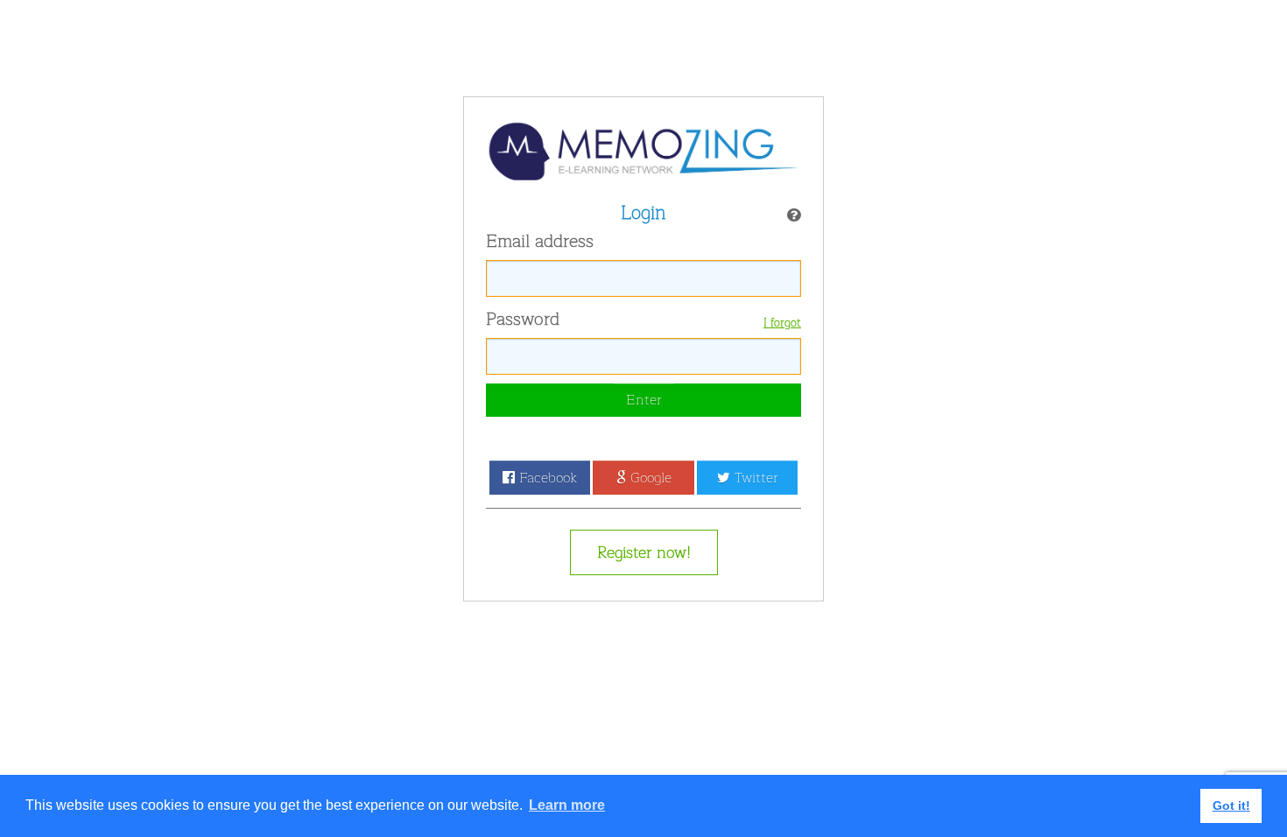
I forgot (782, 323)
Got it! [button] (1231, 805)
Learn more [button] (567, 805)
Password (522, 320)
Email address (540, 242)
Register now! (644, 552)
